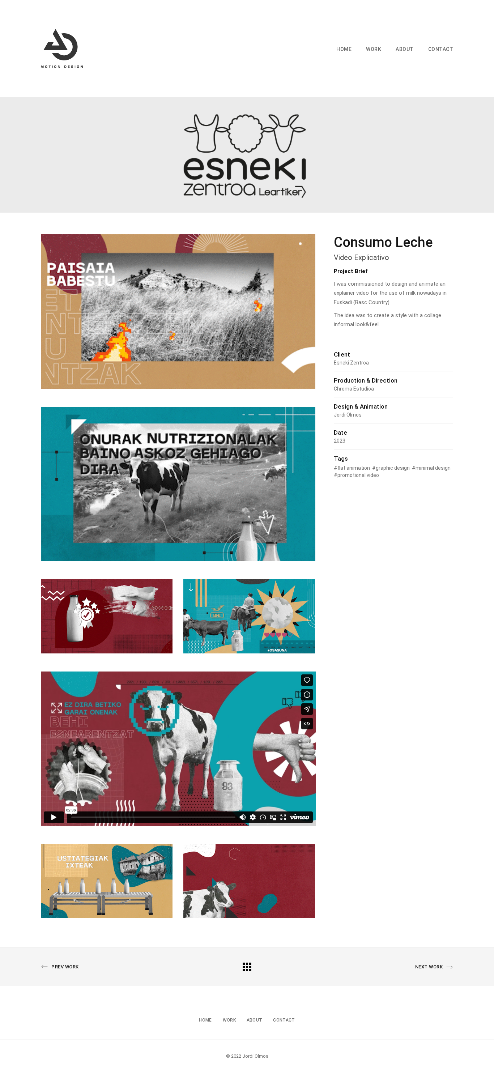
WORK (373, 49)
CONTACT (440, 49)
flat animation (353, 468)
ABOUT (405, 49)
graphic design (393, 468)
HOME (344, 49)
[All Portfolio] (247, 966)
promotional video (358, 475)
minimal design (433, 468)
